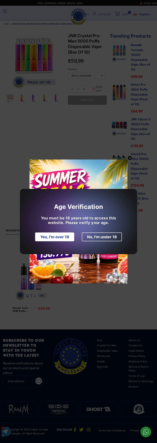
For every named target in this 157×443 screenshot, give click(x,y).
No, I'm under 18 (102, 237)
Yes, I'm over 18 (54, 237)
